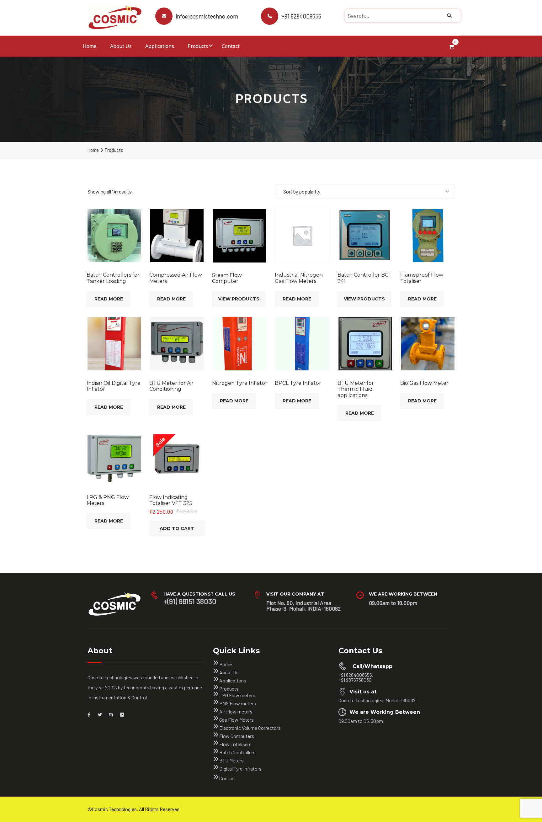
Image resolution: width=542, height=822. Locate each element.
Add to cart (177, 528)
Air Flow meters (235, 711)
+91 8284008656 (301, 16)
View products (238, 299)
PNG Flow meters (237, 703)
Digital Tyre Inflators (240, 769)
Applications (159, 46)
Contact (231, 46)
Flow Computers (236, 736)
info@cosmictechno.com (207, 16)
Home (90, 46)
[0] (451, 46)
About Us (121, 46)
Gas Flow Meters (236, 720)
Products (198, 46)
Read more (108, 299)
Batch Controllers (237, 752)
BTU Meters (231, 760)
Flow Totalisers (235, 744)
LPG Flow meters (237, 695)
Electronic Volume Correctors (250, 728)
